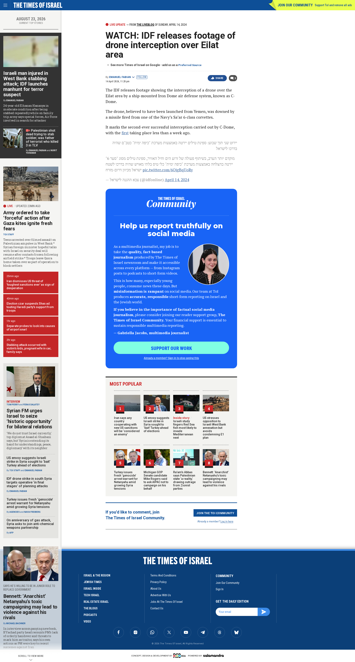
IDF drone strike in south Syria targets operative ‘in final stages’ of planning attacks (29, 482)
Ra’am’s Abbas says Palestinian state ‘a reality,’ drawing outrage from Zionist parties (184, 480)
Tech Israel (91, 595)
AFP (11, 533)
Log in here (226, 521)
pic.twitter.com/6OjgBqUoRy (168, 169)
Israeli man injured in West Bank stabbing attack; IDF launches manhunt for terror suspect (25, 84)
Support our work (171, 348)
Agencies (14, 512)
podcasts (90, 615)
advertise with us (160, 595)
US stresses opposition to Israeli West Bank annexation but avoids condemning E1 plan (214, 427)
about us (155, 588)
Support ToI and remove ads (333, 5)
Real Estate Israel (96, 601)
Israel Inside (92, 588)
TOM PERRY (13, 404)
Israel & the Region (97, 575)
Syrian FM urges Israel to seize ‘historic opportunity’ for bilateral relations (29, 418)
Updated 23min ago (28, 206)
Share (220, 78)
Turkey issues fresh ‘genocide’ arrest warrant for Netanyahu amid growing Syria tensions (126, 480)
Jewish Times (93, 582)
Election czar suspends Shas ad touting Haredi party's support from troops (30, 307)
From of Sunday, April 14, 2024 (158, 24)
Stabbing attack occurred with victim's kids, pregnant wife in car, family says (29, 348)
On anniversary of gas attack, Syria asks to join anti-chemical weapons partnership (30, 524)
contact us (156, 608)
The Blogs (91, 608)
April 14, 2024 (177, 179)
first (125, 132)
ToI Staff (8, 234)
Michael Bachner (15, 623)
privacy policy (158, 582)
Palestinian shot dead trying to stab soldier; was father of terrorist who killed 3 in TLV (42, 138)
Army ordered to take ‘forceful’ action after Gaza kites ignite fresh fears (27, 220)
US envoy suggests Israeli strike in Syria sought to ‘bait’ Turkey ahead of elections (156, 424)
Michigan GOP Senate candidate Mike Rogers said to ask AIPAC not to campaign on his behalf (156, 480)
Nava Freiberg (32, 512)
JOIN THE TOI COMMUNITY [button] (215, 513)
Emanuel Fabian (120, 77)
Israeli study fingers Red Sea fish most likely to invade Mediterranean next (185, 427)
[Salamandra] (213, 655)
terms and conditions (163, 575)
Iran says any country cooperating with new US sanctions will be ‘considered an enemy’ (127, 426)
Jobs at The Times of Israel (166, 601)
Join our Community (295, 5)
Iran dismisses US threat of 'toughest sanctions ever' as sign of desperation (30, 284)
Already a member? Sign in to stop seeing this (171, 358)
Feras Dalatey (31, 404)
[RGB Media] (180, 655)
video (87, 621)
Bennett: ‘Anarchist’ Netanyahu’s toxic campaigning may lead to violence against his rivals (215, 479)
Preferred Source (190, 65)
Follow (141, 77)
